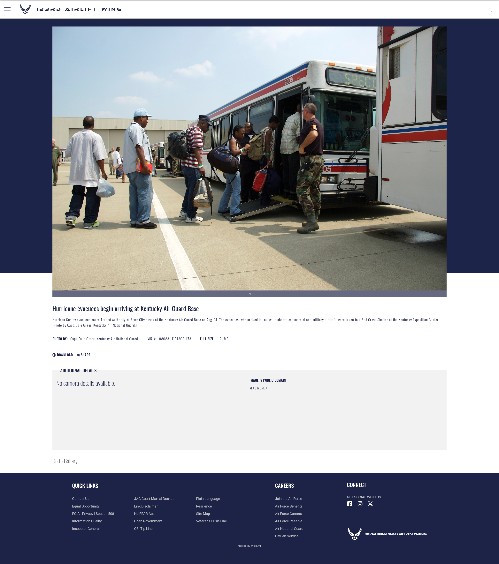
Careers (284, 485)
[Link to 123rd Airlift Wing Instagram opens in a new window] (360, 504)
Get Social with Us (364, 497)
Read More (258, 388)
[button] (6, 9)
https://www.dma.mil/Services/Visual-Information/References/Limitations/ (295, 407)
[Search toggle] (491, 9)
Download (64, 354)
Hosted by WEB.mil (249, 545)
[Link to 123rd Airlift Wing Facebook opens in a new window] (350, 504)
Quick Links (85, 485)
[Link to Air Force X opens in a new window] (370, 504)
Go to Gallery (65, 460)
